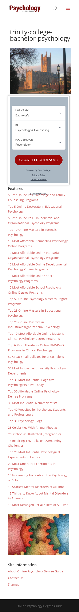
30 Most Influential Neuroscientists (32, 403)
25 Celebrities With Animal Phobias (33, 427)
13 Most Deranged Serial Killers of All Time (38, 505)
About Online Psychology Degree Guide (35, 571)
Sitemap (14, 584)
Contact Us (15, 578)
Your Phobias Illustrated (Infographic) (34, 434)
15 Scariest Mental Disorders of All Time (36, 487)
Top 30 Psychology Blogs (25, 421)
